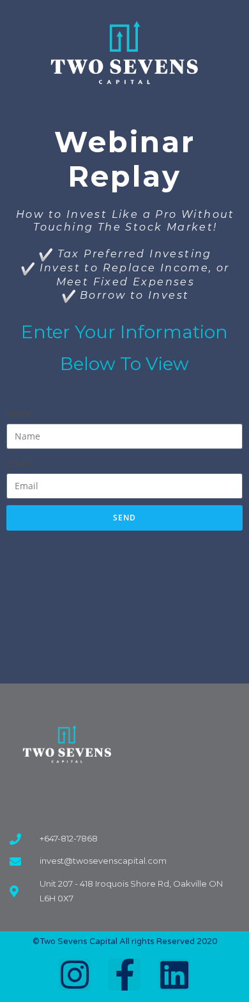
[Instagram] (75, 975)
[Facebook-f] (124, 975)
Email (18, 463)
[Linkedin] (174, 975)
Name (19, 413)
